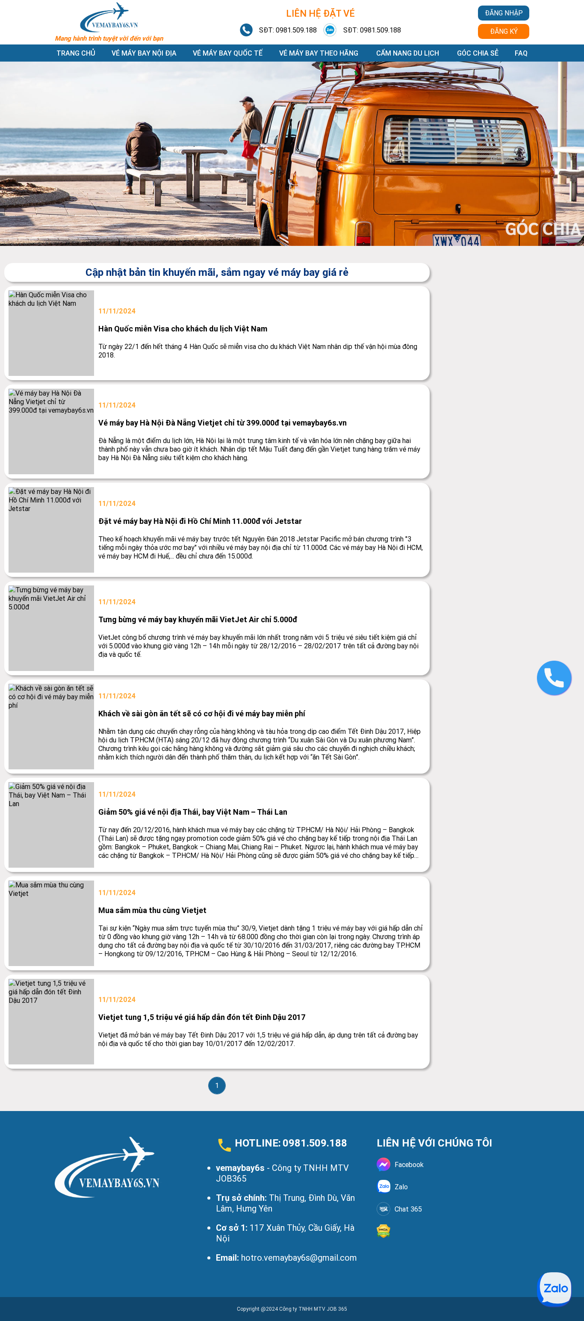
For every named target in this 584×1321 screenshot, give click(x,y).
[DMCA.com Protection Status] (453, 1231)
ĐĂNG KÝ (504, 31)
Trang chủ (75, 53)
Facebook (409, 1164)
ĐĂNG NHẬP (504, 13)
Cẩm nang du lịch (407, 53)
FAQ (521, 53)
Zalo (401, 1186)
